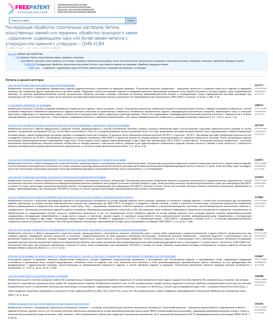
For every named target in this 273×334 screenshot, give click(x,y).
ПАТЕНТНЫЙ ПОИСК (29, 12)
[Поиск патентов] (32, 9)
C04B (35, 48)
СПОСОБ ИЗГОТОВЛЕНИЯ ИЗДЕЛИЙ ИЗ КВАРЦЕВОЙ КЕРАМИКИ (41, 85)
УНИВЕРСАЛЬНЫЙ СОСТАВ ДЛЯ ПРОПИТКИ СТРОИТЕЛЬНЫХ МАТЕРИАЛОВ (48, 304)
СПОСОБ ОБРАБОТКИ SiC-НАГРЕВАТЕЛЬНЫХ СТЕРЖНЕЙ (38, 276)
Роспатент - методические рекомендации (76, 9)
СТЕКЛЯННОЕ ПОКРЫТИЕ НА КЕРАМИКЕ (30, 105)
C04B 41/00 (44, 48)
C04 (28, 48)
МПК (12, 48)
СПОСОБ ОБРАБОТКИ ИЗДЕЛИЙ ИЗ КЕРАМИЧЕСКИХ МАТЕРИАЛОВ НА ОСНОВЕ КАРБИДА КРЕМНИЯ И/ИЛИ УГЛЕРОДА (71, 197)
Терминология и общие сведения (72, 4)
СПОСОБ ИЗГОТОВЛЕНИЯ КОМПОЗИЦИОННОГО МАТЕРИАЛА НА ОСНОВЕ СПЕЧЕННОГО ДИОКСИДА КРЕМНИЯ (67, 160)
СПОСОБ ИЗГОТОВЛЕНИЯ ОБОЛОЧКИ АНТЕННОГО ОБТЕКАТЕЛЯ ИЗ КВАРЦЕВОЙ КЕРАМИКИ (57, 177)
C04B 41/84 (56, 48)
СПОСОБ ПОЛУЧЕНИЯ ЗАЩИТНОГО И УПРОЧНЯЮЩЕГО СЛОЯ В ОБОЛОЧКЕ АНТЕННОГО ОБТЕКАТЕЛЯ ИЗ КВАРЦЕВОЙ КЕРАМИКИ (77, 230)
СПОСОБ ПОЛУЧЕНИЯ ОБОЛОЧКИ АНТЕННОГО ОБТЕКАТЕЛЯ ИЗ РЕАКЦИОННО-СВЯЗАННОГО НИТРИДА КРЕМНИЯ (68, 125)
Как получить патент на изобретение (74, 7)
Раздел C (20, 48)
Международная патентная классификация (77, 11)
